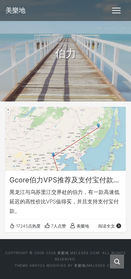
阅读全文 (106, 226)
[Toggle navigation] (116, 10)
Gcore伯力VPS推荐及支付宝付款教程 (65, 180)
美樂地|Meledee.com (95, 265)
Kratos (37, 265)
